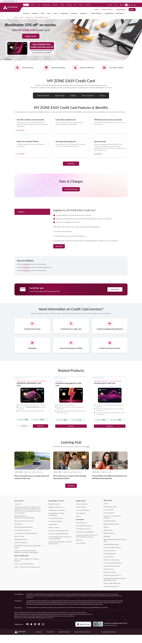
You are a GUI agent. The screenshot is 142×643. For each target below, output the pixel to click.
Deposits (35, 13)
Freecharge (105, 607)
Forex (49, 13)
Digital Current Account (55, 594)
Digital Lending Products (111, 524)
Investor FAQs (53, 524)
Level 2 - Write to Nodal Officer (24, 564)
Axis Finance (65, 607)
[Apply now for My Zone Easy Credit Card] (71, 40)
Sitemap (106, 527)
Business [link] (33, 4)
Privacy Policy (50, 632)
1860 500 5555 (19, 511)
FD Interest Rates (85, 594)
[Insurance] (78, 13)
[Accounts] (30, 13)
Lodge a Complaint (107, 9)
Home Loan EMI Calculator (96, 602)
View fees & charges (71, 189)
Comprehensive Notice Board (113, 563)
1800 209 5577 (35, 507)
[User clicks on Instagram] (43, 624)
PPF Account (62, 595)
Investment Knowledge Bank (85, 532)
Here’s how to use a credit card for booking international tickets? (69, 477)
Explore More (115, 289)
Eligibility (73, 95)
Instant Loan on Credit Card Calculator (112, 600)
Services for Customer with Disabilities (112, 517)
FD (79, 594)
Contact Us (17, 504)
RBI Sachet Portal (109, 533)
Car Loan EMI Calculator (71, 604)
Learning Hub (109, 13)
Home (16, 17)
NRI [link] (39, 4)
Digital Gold (70, 595)
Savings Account (30, 594)
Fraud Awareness (109, 513)
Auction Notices (109, 557)
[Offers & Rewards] (102, 13)
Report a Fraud (85, 624)
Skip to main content (8, 1)
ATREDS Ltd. (97, 607)
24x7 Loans (39, 595)
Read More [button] (21, 130)
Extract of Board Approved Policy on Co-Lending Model (60, 537)
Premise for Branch (110, 550)
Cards (42, 13)
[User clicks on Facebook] (27, 624)
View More (71, 163)
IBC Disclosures (109, 569)
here (87, 446)
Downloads (80, 519)
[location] (120, 5)
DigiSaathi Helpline (110, 521)
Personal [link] (26, 4)
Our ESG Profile (109, 510)
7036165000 (30, 518)
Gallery (78, 516)
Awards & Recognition (83, 510)
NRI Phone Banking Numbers (23, 527)
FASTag (83, 595)
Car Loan (108, 594)
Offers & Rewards (96, 13)
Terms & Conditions (88, 95)
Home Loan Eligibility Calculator (112, 602)
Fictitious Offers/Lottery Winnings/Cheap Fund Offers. (37, 617)
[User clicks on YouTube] (35, 624)
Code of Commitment (64, 632)
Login (131, 9)
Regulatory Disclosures (56, 507)
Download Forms (81, 522)
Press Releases (80, 513)
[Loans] (58, 13)
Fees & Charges (60, 95)
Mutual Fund (77, 595)
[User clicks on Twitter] (31, 624)
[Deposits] (38, 13)
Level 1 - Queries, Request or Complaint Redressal (26, 560)
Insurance (74, 13)
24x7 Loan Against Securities (50, 595)
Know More (24, 426)
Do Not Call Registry (20, 542)
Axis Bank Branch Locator (22, 530)
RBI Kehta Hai (108, 530)
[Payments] (87, 13)
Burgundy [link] (55, 4)
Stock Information (54, 504)
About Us (110, 5)
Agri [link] (75, 4)
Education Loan (31, 595)
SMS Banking (18, 524)
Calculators (18, 601)
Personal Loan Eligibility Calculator (52, 602)
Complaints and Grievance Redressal (25, 533)
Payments (83, 13)
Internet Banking (101, 595)
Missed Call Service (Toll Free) (23, 521)
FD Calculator (65, 600)
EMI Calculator (82, 600)
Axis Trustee (83, 607)
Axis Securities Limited (55, 607)
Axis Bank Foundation (32, 607)
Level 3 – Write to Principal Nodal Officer (27, 567)
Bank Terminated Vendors (112, 560)
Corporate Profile (81, 504)
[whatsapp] (123, 5)
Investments (64, 13)
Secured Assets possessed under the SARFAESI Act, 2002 (115, 579)
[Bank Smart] (124, 13)
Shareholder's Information (57, 510)
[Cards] (45, 13)
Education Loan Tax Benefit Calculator (54, 604)
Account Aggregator (110, 553)
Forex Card (30, 597)
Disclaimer (39, 632)
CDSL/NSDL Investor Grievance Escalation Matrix (27, 546)
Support (96, 9)
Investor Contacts (54, 527)
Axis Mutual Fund (43, 607)
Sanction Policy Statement (112, 566)
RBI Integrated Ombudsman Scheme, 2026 (115, 540)
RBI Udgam (107, 536)
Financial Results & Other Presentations (56, 514)
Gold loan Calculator (68, 602)
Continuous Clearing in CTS (112, 575)
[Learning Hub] (114, 13)
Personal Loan (102, 594)
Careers (106, 503)
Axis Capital (90, 607)
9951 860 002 (33, 552)
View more (71, 485)
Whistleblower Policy (21, 539)
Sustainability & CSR (110, 506)
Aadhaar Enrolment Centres (112, 547)
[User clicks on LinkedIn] (39, 624)
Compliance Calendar (55, 521)
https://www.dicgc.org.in (110, 625)
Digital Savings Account (42, 594)
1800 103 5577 (19, 509)
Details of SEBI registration (112, 583)
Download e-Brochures (83, 529)
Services (102, 95)
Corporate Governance (56, 518)
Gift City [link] (81, 4)
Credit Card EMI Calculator (94, 600)
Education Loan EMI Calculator (35, 604)
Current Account (67, 594)
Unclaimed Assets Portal (111, 586)
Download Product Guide (84, 526)
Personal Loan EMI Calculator (35, 602)
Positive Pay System (110, 572)
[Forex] (51, 13)
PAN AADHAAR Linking (111, 544)
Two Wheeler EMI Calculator (87, 604)
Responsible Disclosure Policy (83, 632)
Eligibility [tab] (21, 212)
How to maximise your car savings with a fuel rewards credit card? (31, 477)
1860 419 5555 (35, 509)
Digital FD (75, 594)
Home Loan (115, 594)
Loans (55, 13)
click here (99, 87)
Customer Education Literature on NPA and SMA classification (86, 536)
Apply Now (59, 246)
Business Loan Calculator (81, 602)
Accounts (26, 13)
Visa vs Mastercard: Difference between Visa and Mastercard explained (109, 477)
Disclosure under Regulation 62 (58, 533)
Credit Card (29, 17)
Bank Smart (119, 13)
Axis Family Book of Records (113, 595)
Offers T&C (79, 540)
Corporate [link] (69, 4)
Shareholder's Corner (56, 501)
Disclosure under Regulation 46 (58, 530)
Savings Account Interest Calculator (51, 600)
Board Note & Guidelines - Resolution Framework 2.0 (60, 542)
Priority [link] (62, 4)
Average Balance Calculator (33, 600)
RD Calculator (74, 600)
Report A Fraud (19, 536)
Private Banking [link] (46, 4)
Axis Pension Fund (74, 607)
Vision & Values (81, 507)
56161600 (25, 552)
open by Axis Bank (91, 595)
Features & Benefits (43, 95)
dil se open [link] (88, 4)
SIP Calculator (99, 604)
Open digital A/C (121, 9)
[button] (116, 5)
